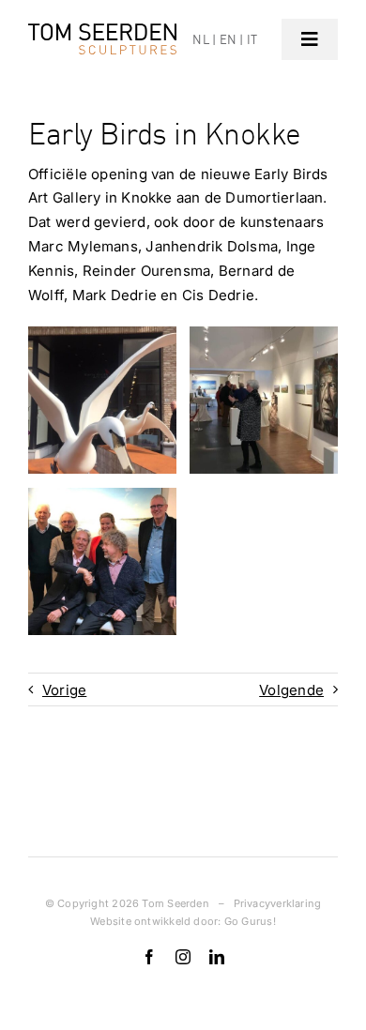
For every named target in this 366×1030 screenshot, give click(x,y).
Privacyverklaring (278, 903)
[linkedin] (216, 956)
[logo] (102, 30)
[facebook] (149, 956)
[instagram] (183, 956)
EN (228, 39)
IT (252, 39)
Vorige (64, 690)
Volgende (291, 690)
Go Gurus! (250, 921)
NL (200, 39)
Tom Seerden (175, 903)
